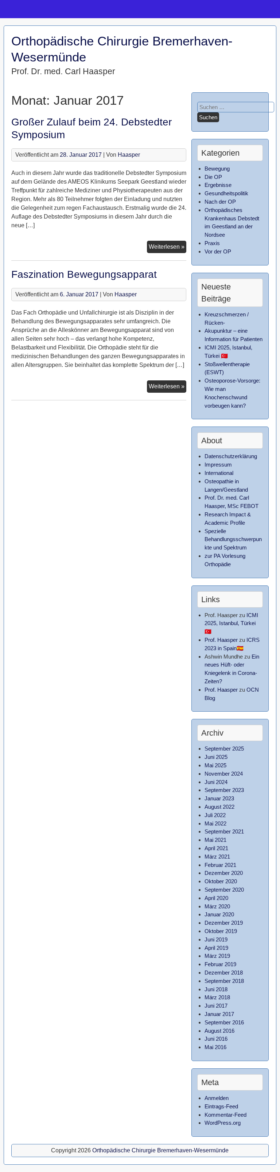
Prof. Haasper (221, 640)
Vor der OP (218, 251)
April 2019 (216, 948)
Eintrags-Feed (221, 1106)
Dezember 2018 (224, 972)
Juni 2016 (216, 1039)
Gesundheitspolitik (226, 193)
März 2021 (217, 856)
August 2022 (219, 807)
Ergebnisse (218, 185)
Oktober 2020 (221, 881)
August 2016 (219, 1031)
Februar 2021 (220, 865)
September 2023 (224, 790)
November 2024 (224, 774)
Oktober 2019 (221, 931)
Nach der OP (220, 202)
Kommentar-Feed (225, 1115)
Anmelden (217, 1098)
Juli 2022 (215, 815)
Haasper (129, 155)
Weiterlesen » (167, 248)
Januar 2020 (219, 914)
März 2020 (217, 906)
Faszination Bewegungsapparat (84, 274)
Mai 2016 (215, 1047)
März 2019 (217, 956)
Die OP (213, 177)
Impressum (218, 464)
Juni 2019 (216, 939)
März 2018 (217, 997)
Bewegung (217, 168)
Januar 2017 (219, 1014)
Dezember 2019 (224, 923)
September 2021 (224, 831)
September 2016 (224, 1022)
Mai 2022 (215, 823)
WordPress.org (223, 1123)
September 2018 (224, 981)
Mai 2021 (215, 840)
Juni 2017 (216, 1006)
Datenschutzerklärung (231, 456)
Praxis (212, 243)
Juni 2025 (216, 757)
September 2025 (224, 748)
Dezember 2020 (224, 873)
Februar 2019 (220, 964)
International (219, 473)
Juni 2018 (216, 989)
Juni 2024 (216, 782)
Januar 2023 (219, 798)
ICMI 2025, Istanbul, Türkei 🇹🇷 (231, 623)
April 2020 (216, 898)
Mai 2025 (215, 765)
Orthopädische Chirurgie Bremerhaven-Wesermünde (160, 1150)
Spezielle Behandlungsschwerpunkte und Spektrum (233, 539)
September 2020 (224, 890)
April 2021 (216, 848)
